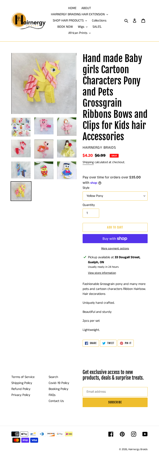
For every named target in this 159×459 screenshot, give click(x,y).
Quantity (89, 205)
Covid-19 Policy (59, 383)
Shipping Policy (21, 383)
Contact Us (56, 401)
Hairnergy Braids (138, 449)
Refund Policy (20, 389)
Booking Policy (58, 389)
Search (53, 377)
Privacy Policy (20, 395)
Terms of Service (23, 377)
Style (86, 187)
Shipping (88, 162)
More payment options (115, 248)
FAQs (52, 395)
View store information (102, 273)
